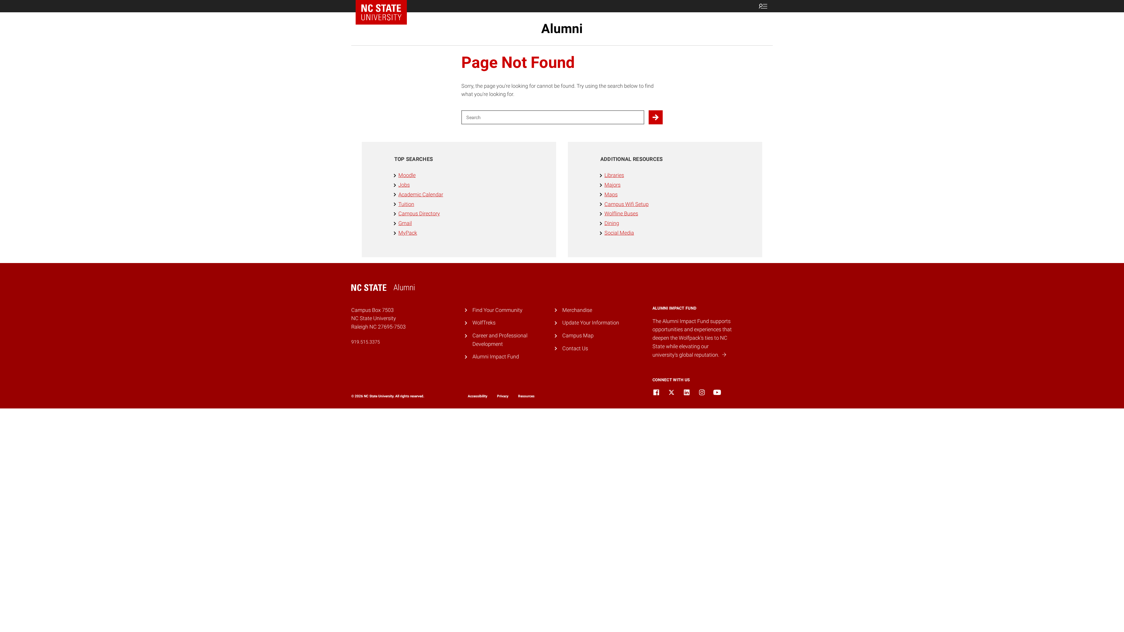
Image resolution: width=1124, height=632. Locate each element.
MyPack (407, 233)
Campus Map (578, 335)
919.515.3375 (365, 342)
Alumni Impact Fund (495, 356)
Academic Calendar (420, 194)
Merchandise (577, 310)
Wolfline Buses (621, 213)
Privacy (502, 396)
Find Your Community (497, 310)
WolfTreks (484, 323)
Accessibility (477, 396)
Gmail (405, 223)
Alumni (562, 28)
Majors (612, 185)
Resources (526, 396)
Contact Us (575, 348)
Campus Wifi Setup (626, 204)
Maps (611, 194)
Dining (611, 223)
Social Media (619, 233)
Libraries (614, 175)
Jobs (404, 185)
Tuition (406, 204)
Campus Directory (419, 213)
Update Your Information (590, 323)
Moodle (407, 175)
